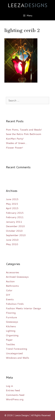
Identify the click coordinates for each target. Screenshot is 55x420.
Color (9, 290)
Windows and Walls (17, 357)
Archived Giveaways (17, 276)
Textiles (10, 344)
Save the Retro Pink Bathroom (23, 134)
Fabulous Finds (15, 303)
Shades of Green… (16, 143)
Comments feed (15, 395)
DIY (8, 294)
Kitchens (11, 326)
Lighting (10, 330)
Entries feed (13, 390)
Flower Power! (14, 147)
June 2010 (12, 239)
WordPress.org (14, 399)
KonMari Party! (15, 138)
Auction (10, 281)
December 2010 (15, 226)
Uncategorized (14, 353)
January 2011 (14, 221)
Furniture (11, 317)
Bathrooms (12, 285)
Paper (9, 339)
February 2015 (15, 212)
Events (10, 299)
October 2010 (14, 230)
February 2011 (15, 217)
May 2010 (12, 244)
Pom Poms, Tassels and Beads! (24, 129)
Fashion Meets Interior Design (23, 308)
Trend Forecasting (16, 348)
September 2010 (16, 235)
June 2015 (12, 199)
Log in (9, 386)
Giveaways (12, 321)
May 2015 (12, 203)
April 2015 (12, 208)
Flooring (11, 312)
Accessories (12, 272)
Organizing (12, 335)
